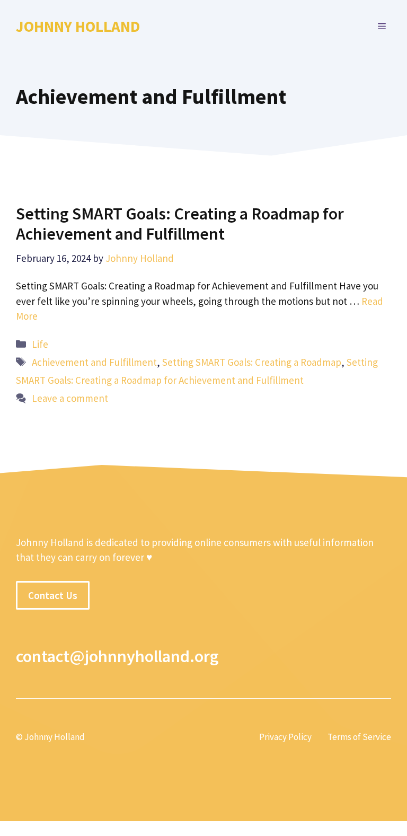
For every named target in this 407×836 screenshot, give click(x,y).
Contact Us (52, 595)
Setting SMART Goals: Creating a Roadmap (251, 362)
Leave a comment (70, 398)
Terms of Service (359, 737)
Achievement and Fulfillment (94, 362)
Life (40, 344)
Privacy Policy (285, 737)
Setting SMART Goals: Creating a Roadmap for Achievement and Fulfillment (180, 223)
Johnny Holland (78, 26)
